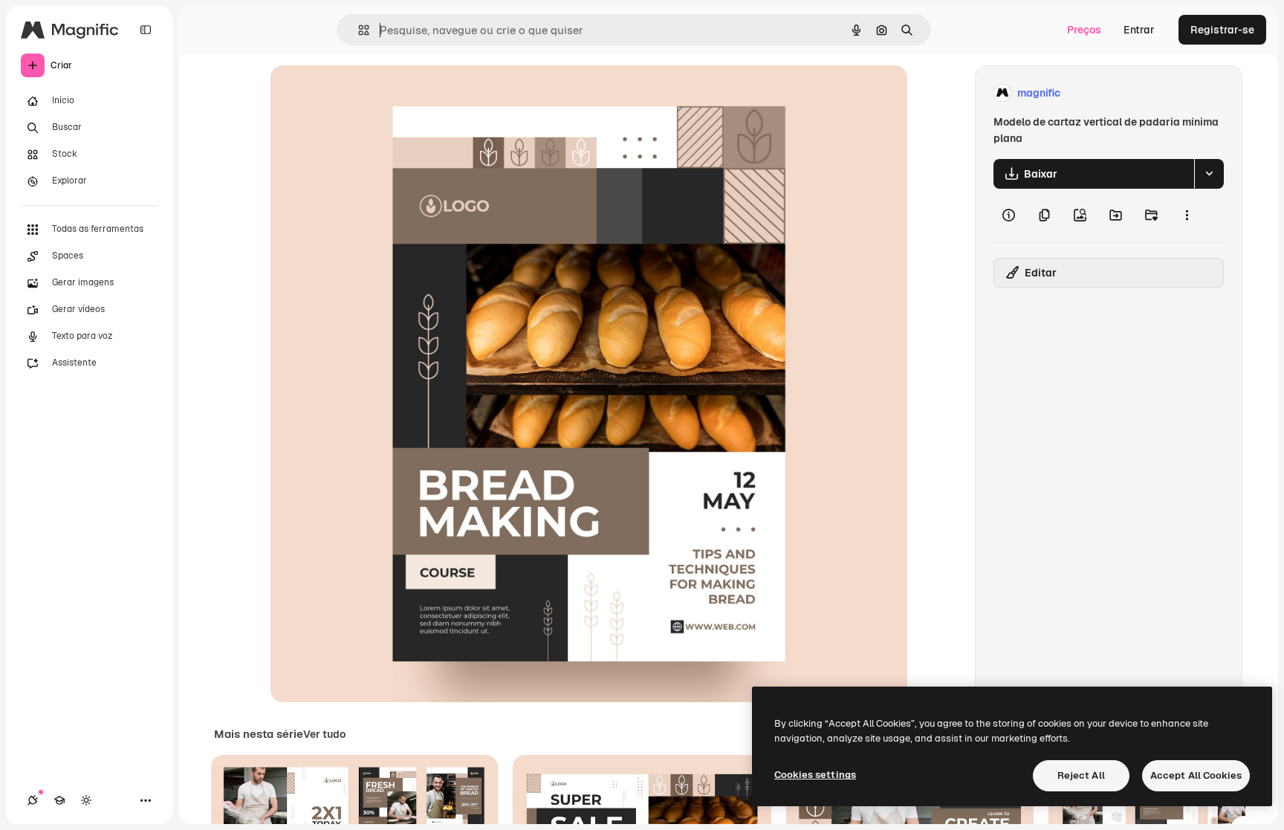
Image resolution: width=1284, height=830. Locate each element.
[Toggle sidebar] (146, 30)
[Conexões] (33, 800)
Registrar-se (1222, 29)
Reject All (1081, 775)
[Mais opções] (1187, 215)
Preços (1084, 29)
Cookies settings (815, 774)
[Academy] (59, 800)
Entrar (1139, 29)
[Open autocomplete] (357, 30)
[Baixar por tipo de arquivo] (1209, 174)
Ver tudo (324, 734)
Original (365, 93)
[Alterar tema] (86, 800)
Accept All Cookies (1196, 775)
